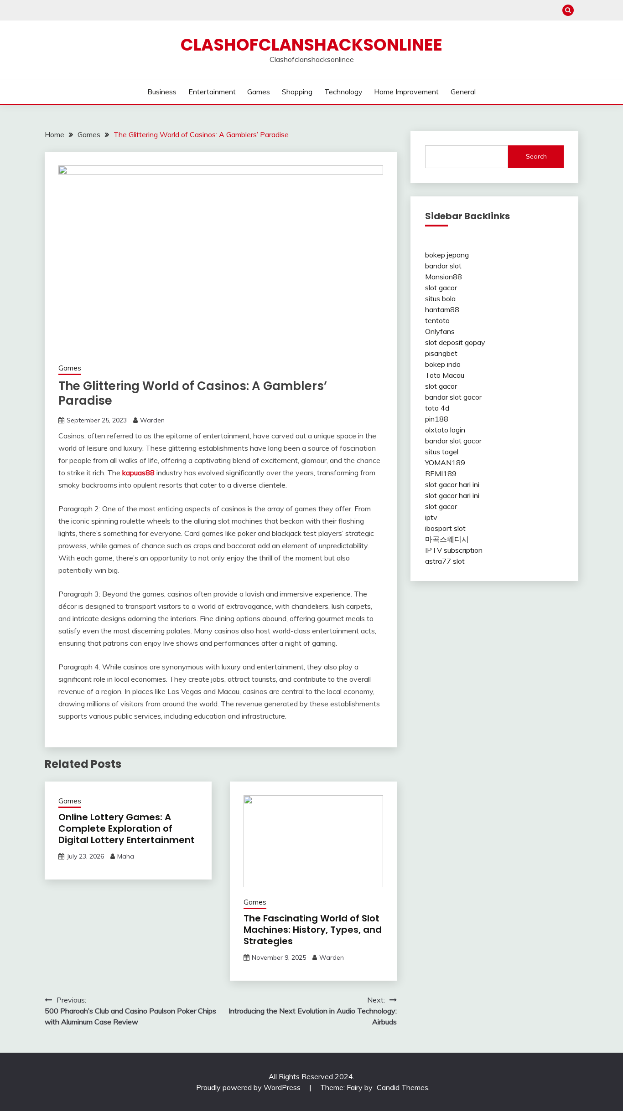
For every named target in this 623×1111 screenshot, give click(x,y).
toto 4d (437, 407)
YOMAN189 (445, 462)
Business (162, 91)
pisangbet (441, 353)
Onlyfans (440, 331)
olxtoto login (445, 429)
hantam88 (442, 309)
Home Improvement (406, 91)
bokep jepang (447, 254)
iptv (431, 517)
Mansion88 (443, 276)
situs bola (440, 298)
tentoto (437, 320)
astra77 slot (445, 561)
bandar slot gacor (453, 396)
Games (258, 91)
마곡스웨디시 (447, 539)
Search (536, 156)
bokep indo (443, 364)
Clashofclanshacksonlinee (311, 45)
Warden (152, 420)
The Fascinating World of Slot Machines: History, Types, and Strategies (313, 929)
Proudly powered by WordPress (249, 1087)
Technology (343, 91)
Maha (125, 856)
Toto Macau (444, 375)
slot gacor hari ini (452, 484)
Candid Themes (402, 1087)
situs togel (441, 451)
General (463, 91)
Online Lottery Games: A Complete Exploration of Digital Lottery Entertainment (126, 828)
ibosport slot (445, 528)
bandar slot (443, 265)
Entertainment (212, 91)
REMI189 (441, 473)
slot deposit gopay (455, 342)
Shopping (297, 91)
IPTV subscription (454, 550)
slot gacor (441, 287)
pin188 (436, 418)
